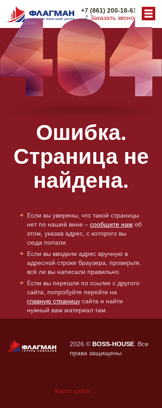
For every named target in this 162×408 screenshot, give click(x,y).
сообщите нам (111, 224)
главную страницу (53, 301)
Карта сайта (72, 390)
